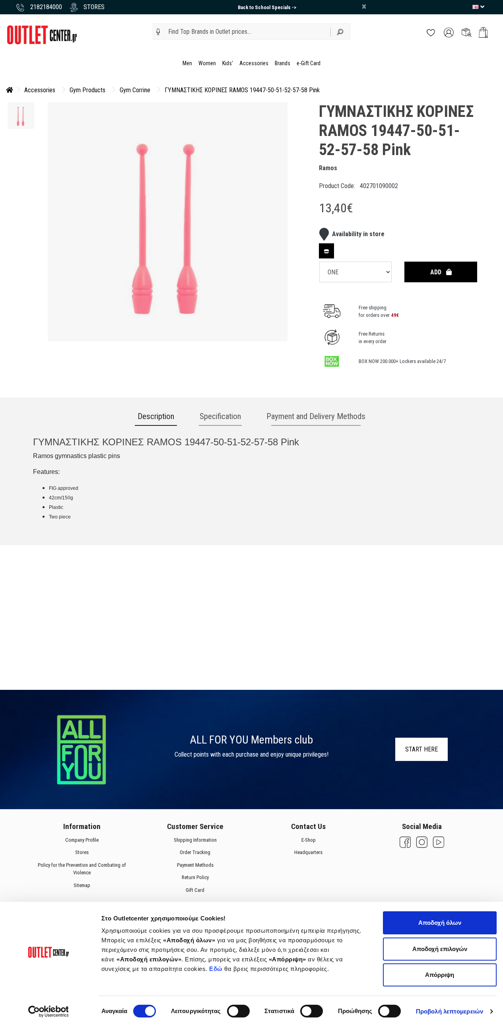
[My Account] (448, 32)
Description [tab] (156, 416)
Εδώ (216, 968)
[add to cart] (483, 32)
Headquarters (308, 852)
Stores (81, 852)
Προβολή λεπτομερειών (449, 1011)
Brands (282, 63)
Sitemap (81, 885)
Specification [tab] (220, 416)
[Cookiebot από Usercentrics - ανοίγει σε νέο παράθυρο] (48, 1011)
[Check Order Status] (466, 32)
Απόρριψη (439, 974)
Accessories (253, 63)
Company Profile (81, 840)
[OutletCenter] (42, 34)
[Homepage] (9, 90)
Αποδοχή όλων (439, 922)
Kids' (227, 63)
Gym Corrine (135, 90)
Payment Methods (195, 865)
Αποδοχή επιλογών (439, 948)
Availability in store (358, 234)
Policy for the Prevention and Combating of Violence (81, 869)
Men (187, 63)
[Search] (340, 31)
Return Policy (194, 877)
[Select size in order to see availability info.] (326, 250)
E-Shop (308, 840)
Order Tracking (195, 852)
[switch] (238, 1011)
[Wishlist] (431, 32)
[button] (158, 32)
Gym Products (87, 90)
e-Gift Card (308, 63)
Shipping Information (194, 840)
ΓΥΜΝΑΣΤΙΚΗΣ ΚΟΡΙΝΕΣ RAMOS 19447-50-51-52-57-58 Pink (242, 90)
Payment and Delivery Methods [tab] (315, 416)
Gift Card (195, 890)
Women (207, 63)
